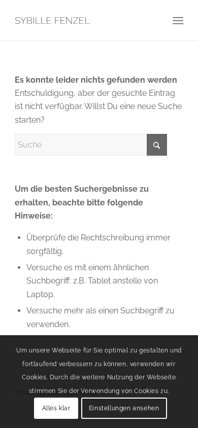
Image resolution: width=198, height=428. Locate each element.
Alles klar (56, 408)
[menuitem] (177, 21)
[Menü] (177, 21)
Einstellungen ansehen (124, 408)
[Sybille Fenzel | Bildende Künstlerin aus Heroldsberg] (82, 20)
